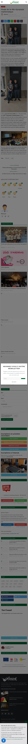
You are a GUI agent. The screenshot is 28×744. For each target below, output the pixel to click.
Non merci (14, 381)
